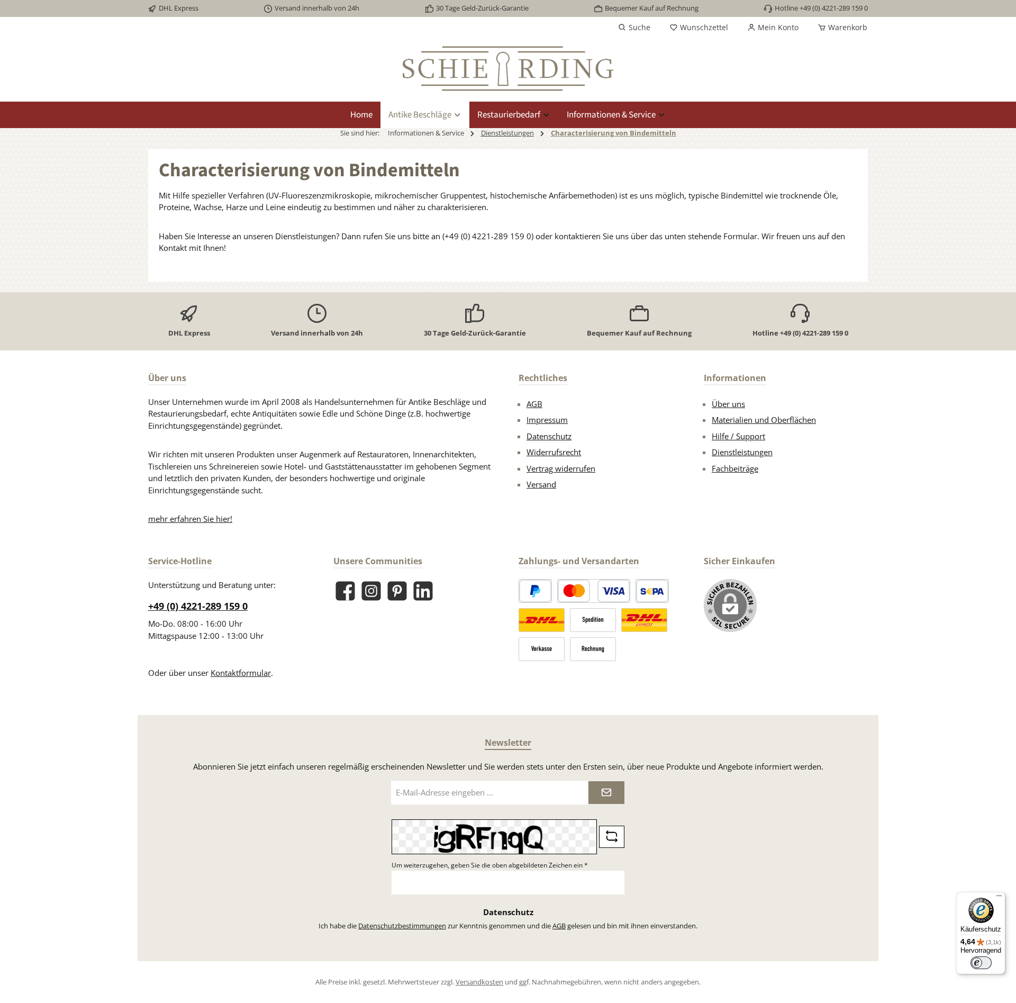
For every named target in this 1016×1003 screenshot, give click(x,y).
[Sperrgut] (593, 620)
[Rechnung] (593, 649)
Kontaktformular (241, 672)
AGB (534, 404)
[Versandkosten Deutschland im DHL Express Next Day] (644, 620)
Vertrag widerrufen (561, 468)
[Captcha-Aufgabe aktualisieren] (611, 837)
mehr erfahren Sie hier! (190, 518)
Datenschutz (549, 436)
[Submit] (606, 793)
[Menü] (999, 898)
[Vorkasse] (542, 649)
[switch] (981, 962)
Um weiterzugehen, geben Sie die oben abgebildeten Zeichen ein (490, 865)
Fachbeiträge (735, 468)
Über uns (728, 404)
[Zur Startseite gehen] (508, 68)
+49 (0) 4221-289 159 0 (198, 606)
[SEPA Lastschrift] (652, 591)
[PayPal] (535, 591)
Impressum (547, 419)
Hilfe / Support (738, 436)
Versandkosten (479, 982)
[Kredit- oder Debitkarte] (593, 591)
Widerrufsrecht (554, 452)
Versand (541, 484)
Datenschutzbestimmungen (402, 925)
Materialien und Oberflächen (764, 419)
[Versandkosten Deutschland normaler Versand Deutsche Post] (542, 620)
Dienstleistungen (742, 452)
